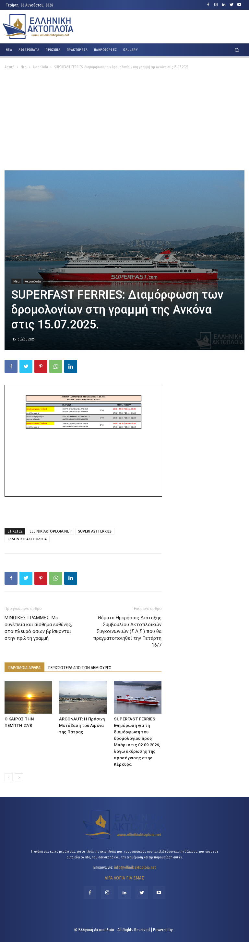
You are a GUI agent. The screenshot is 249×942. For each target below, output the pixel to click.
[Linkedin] (224, 5)
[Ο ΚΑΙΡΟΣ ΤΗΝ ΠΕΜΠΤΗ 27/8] (28, 697)
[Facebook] (208, 5)
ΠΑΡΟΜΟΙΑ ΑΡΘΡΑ (24, 667)
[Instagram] (216, 5)
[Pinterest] (40, 366)
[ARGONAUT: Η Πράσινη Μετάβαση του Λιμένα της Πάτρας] (83, 697)
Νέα (24, 67)
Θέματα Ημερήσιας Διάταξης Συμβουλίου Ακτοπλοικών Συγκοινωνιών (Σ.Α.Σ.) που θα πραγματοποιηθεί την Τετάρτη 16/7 (127, 631)
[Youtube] (239, 5)
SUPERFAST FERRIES (95, 531)
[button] (237, 50)
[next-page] (19, 777)
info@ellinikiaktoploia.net (135, 867)
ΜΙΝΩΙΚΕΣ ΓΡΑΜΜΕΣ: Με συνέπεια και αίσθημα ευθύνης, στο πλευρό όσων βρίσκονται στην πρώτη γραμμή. (38, 628)
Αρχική (10, 67)
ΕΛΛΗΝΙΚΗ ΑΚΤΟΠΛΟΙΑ (27, 538)
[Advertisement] (124, 121)
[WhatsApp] (55, 366)
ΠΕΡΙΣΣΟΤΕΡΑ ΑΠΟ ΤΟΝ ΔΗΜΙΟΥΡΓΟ (80, 667)
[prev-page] (9, 777)
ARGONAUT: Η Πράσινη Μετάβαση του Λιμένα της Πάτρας (82, 725)
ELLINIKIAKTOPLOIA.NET (50, 531)
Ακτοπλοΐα (40, 67)
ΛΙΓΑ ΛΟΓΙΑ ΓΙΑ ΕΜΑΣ (124, 877)
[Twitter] (231, 5)
